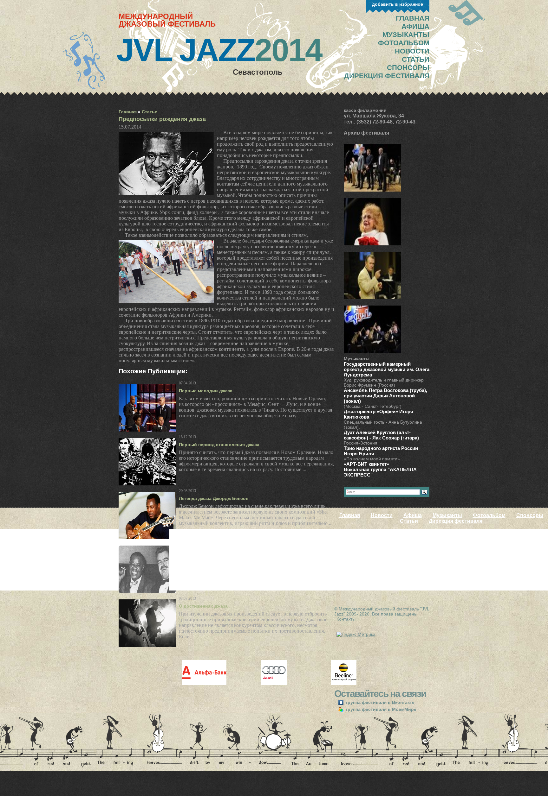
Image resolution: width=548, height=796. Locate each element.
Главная (128, 111)
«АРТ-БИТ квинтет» (366, 464)
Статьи (150, 111)
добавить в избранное (397, 4)
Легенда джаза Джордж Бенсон (213, 498)
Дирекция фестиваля (455, 521)
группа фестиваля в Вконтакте (379, 702)
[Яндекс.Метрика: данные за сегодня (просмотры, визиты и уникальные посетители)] (355, 634)
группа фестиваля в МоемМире (380, 709)
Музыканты (447, 515)
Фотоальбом (489, 515)
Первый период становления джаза (219, 444)
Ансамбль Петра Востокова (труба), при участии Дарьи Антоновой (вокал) (385, 396)
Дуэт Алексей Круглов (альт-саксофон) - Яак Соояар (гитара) (381, 435)
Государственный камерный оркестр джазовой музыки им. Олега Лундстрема (386, 369)
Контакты (346, 619)
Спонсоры (529, 515)
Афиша (412, 515)
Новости (382, 515)
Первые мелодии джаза (205, 390)
